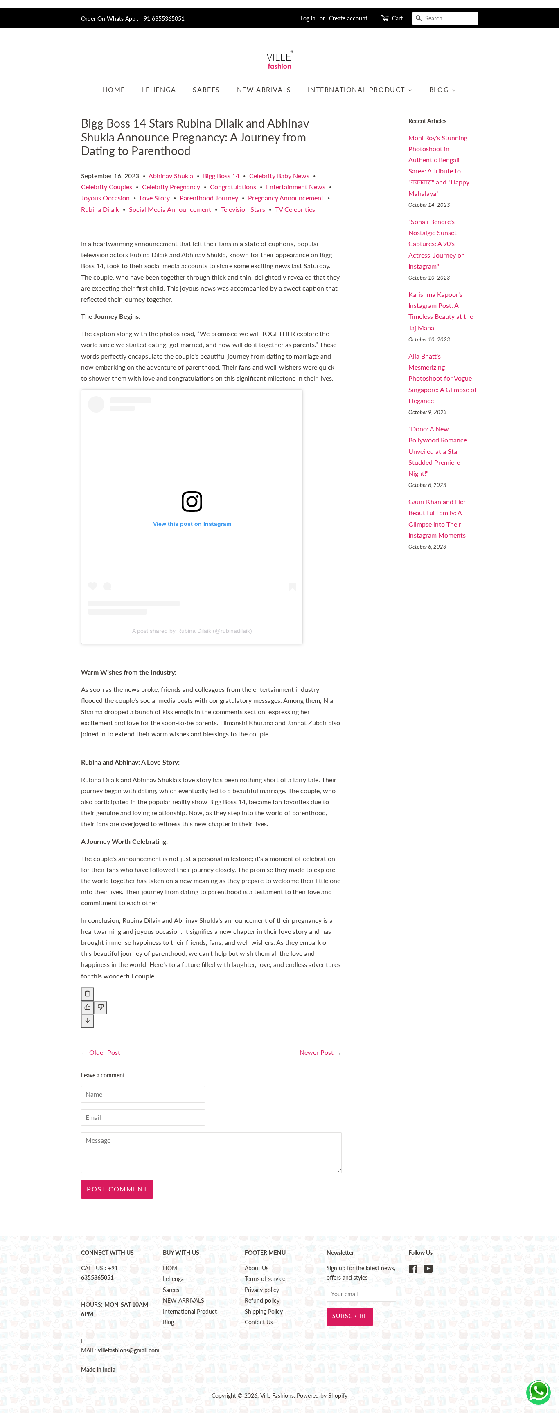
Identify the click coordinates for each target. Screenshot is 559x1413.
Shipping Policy (264, 1311)
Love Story (155, 198)
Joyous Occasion (105, 198)
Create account (348, 18)
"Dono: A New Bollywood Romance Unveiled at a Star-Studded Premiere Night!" (437, 451)
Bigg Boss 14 (221, 175)
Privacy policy (262, 1290)
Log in (308, 18)
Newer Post (317, 1052)
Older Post (104, 1052)
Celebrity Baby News (279, 175)
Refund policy (262, 1300)
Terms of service (265, 1279)
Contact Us (259, 1322)
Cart (397, 18)
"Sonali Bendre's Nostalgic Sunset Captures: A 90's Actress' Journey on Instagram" (436, 244)
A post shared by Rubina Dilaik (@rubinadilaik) (192, 631)
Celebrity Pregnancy (171, 187)
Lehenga (159, 89)
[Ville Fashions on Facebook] (413, 1270)
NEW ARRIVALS (264, 89)
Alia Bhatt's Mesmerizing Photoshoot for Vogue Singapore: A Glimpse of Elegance (442, 378)
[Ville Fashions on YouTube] (428, 1270)
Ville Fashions (277, 1396)
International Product (357, 89)
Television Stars (243, 209)
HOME (114, 89)
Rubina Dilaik (100, 209)
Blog (440, 89)
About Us (256, 1268)
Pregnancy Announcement (286, 198)
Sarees (206, 89)
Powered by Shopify (322, 1396)
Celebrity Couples (106, 187)
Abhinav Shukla (171, 175)
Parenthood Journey (209, 198)
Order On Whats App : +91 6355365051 (133, 18)
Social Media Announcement (170, 209)
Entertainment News (295, 187)
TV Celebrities (295, 209)
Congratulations (233, 187)
